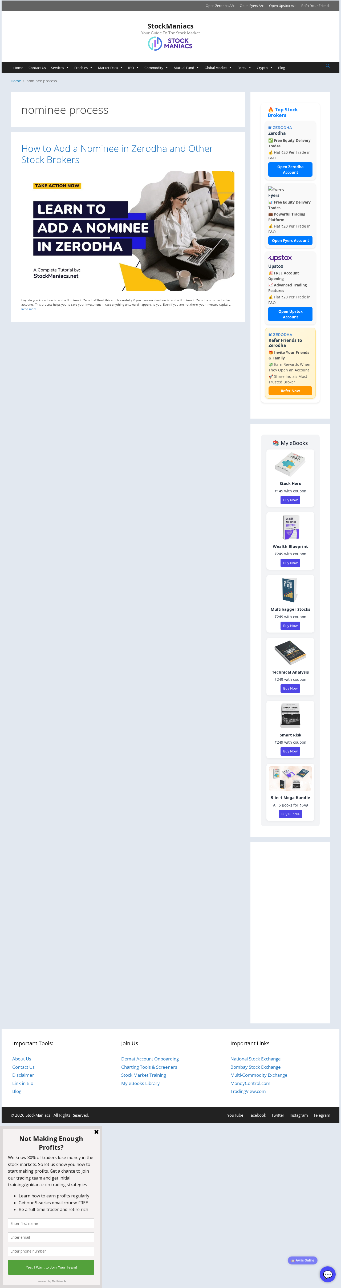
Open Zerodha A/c (220, 5)
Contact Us (37, 67)
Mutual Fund (184, 67)
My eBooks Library (140, 1083)
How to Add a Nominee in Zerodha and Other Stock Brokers (117, 154)
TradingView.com (248, 1091)
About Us (21, 1059)
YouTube (235, 1115)
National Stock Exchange (255, 1059)
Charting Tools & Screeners (149, 1067)
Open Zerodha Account (290, 169)
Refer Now (290, 390)
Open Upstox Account (290, 314)
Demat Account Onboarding (150, 1059)
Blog (281, 67)
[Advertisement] (290, 933)
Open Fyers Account (290, 240)
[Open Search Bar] (327, 65)
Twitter (277, 1115)
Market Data (108, 67)
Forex (241, 67)
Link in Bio (22, 1083)
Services (57, 67)
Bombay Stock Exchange (255, 1067)
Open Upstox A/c (282, 5)
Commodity (153, 67)
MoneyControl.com (250, 1083)
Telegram (321, 1115)
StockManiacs (170, 25)
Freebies (81, 67)
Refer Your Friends (315, 5)
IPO (131, 67)
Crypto (262, 67)
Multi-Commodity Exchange (258, 1075)
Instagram (299, 1115)
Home (18, 67)
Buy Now (290, 499)
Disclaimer (23, 1075)
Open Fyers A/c (252, 5)
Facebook (257, 1115)
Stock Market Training (143, 1075)
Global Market (216, 67)
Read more (28, 309)
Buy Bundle (290, 814)
